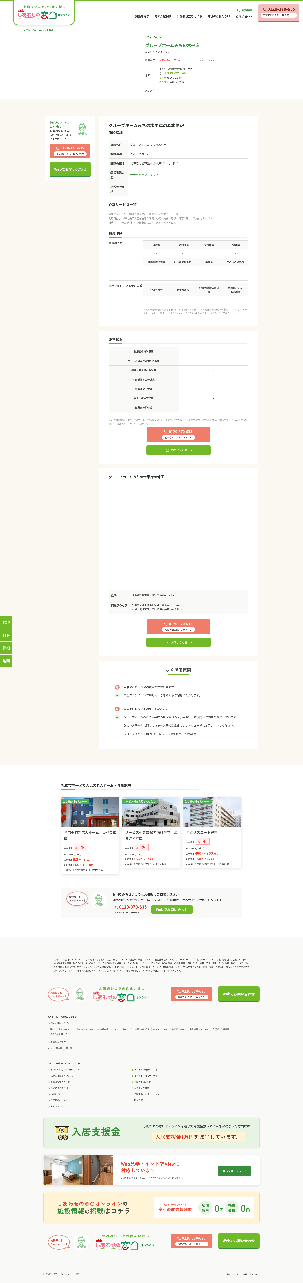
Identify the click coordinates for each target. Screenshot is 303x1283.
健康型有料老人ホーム (108, 1029)
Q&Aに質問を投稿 (59, 1087)
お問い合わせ (244, 16)
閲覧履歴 (245, 10)
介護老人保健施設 (221, 1029)
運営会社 (79, 1273)
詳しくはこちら (232, 1171)
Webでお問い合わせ (70, 169)
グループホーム (160, 1029)
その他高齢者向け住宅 (58, 1033)
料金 (6, 635)
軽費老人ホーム (178, 1029)
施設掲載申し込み (59, 1100)
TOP (6, 622)
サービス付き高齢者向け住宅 (136, 1029)
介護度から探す (58, 1041)
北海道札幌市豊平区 (175, 73)
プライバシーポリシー (63, 1273)
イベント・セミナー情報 (145, 1075)
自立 (50, 1048)
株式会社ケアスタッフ (157, 52)
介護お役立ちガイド (189, 16)
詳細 (6, 648)
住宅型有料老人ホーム (83, 1029)
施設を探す (142, 16)
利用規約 (47, 1273)
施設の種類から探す (60, 1022)
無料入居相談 (163, 16)
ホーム (20, 30)
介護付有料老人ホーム (58, 1029)
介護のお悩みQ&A (219, 16)
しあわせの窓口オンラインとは (65, 1069)
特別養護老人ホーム (199, 1029)
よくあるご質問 (141, 1087)
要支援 (59, 1048)
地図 (6, 660)
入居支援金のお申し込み (62, 1075)
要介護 (69, 1048)
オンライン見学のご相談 (145, 1069)
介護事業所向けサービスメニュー (150, 1094)
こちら (164, 695)
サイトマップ (57, 1106)
